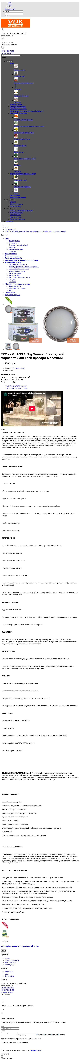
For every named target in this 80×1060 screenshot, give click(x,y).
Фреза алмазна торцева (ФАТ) (19, 277)
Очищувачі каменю (12, 256)
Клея (6, 227)
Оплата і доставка (16, 204)
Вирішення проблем (17, 219)
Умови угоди (10, 965)
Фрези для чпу (14, 275)
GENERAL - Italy (18, 368)
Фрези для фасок (15, 273)
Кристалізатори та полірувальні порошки (21, 260)
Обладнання (10, 293)
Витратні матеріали (12, 295)
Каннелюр (12, 282)
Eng (10, 5)
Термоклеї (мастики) (16, 249)
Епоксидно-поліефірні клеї (18, 245)
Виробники (9, 972)
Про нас (13, 202)
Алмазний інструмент (13, 262)
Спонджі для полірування (18, 264)
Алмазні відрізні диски (17, 271)
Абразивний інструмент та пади (17, 284)
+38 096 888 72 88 (7, 51)
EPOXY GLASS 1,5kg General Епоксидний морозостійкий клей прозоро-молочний (35, 231)
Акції (6, 974)
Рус (10, 3)
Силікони (12, 247)
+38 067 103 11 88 (7, 53)
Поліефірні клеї (14, 241)
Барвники (12, 251)
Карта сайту (9, 976)
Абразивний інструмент (17, 288)
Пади (10, 290)
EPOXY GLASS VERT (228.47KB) (16, 386)
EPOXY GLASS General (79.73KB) (16, 388)
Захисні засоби (15, 215)
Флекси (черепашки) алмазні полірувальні (24, 267)
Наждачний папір (15, 286)
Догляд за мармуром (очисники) (21, 210)
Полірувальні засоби (13, 258)
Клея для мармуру (16, 212)
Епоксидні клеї (10, 229)
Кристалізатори (15, 217)
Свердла (12, 280)
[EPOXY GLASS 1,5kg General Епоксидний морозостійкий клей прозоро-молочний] (23, 342)
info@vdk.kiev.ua (7, 992)
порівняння (5, 953)
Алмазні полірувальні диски (19, 269)
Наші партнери (15, 206)
